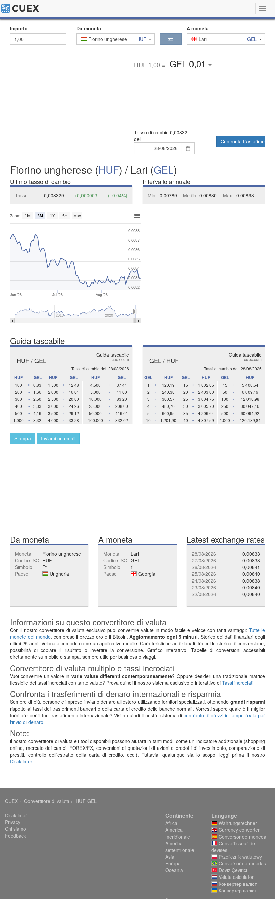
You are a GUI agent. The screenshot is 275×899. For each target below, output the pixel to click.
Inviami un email (58, 438)
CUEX (11, 801)
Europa (173, 863)
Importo (19, 28)
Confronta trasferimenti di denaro (243, 141)
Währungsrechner (237, 823)
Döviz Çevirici (232, 870)
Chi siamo (15, 828)
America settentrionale (179, 846)
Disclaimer (21, 761)
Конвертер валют (237, 883)
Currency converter (238, 829)
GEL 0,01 (189, 63)
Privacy (12, 822)
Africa (171, 823)
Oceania (174, 870)
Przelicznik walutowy (239, 856)
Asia (169, 856)
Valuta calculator (235, 876)
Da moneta (88, 28)
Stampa (22, 438)
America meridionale (177, 833)
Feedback (15, 835)
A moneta (198, 28)
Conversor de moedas (241, 863)
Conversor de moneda (241, 836)
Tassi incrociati (237, 682)
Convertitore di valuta (46, 801)
